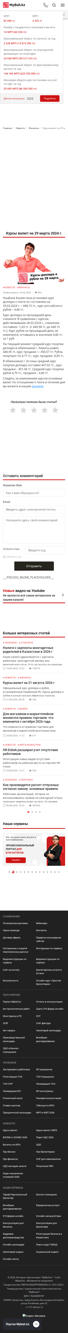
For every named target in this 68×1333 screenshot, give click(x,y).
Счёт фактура (43, 1023)
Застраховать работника (16, 1069)
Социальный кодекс (47, 1252)
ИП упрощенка (44, 1069)
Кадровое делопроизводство (13, 1235)
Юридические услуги (47, 1205)
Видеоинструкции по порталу (47, 961)
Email (6, 502)
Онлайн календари (13, 1244)
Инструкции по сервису (49, 948)
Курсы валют (10, 1130)
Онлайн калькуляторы (48, 1216)
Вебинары (41, 923)
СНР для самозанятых (48, 1159)
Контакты (41, 930)
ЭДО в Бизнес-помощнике (11, 1050)
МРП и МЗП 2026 (45, 1112)
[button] (28, 812)
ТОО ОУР (8, 1083)
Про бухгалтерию (45, 1151)
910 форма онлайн (13, 1216)
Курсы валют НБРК (46, 1130)
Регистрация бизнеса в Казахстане (49, 1235)
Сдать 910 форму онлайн (49, 1008)
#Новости (9, 287)
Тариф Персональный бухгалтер (15, 1196)
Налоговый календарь (48, 1030)
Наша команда (11, 930)
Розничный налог (13, 1098)
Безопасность (10, 980)
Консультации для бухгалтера (46, 1225)
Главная (7, 128)
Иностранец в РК (12, 1016)
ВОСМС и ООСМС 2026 (15, 1137)
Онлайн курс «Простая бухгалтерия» (48, 982)
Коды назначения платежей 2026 (13, 1175)
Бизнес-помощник (46, 1194)
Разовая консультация (48, 1098)
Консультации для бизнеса (13, 1225)
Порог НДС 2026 (44, 1137)
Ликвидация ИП (12, 1091)
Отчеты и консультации (49, 1001)
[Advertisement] (34, 146)
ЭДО (38, 1144)
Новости (20, 128)
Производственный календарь (14, 1039)
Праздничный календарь (17, 1112)
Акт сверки (9, 1030)
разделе (37, 386)
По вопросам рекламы (15, 923)
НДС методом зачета (14, 1166)
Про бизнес (9, 1151)
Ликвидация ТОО (45, 1083)
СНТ (38, 1016)
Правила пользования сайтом (48, 939)
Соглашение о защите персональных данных (15, 950)
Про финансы (10, 1159)
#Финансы (23, 287)
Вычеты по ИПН (11, 1144)
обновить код (14, 556)
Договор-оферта (11, 937)
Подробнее (50, 98)
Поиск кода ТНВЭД (46, 1244)
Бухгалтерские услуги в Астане (49, 971)
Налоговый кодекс (13, 1252)
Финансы (34, 128)
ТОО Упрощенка (45, 1076)
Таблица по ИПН (45, 1105)
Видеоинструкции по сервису (14, 961)
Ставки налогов (11, 1105)
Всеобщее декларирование (45, 1039)
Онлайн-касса (11, 1259)
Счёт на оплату (11, 969)
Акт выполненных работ (16, 1008)
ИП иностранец (44, 1091)
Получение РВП (44, 1166)
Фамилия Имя (12, 485)
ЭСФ (5, 1023)
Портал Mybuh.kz (12, 1001)
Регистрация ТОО (12, 1076)
